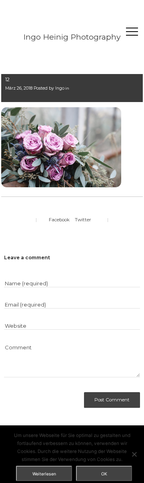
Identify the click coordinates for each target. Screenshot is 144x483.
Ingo (59, 88)
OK (104, 474)
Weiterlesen (44, 474)
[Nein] (134, 454)
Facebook (59, 219)
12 (7, 79)
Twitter (83, 219)
